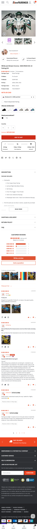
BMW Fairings (17, 512)
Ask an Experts (14, 53)
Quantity (3, 124)
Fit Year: (3, 82)
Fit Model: (4, 79)
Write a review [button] (18, 258)
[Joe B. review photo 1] (6, 308)
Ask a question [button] (18, 263)
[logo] (20, 2)
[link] (4, 34)
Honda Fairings (6, 507)
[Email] (20, 157)
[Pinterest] (9, 157)
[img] (5, 291)
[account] (30, 2)
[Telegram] (17, 157)
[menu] (2, 2)
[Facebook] (2, 157)
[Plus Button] (13, 128)
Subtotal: (3, 132)
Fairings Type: (5, 73)
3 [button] (19, 433)
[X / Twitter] (6, 157)
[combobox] (18, 97)
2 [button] (16, 433)
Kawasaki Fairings (20, 510)
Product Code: (5, 88)
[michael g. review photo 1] (6, 339)
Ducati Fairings (6, 512)
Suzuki (16, 76)
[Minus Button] (3, 128)
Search (26, 512)
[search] (7, 2)
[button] (5, 71)
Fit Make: (3, 76)
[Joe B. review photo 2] (16, 308)
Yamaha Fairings (6, 510)
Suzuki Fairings (18, 507)
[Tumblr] (13, 157)
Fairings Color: (5, 85)
